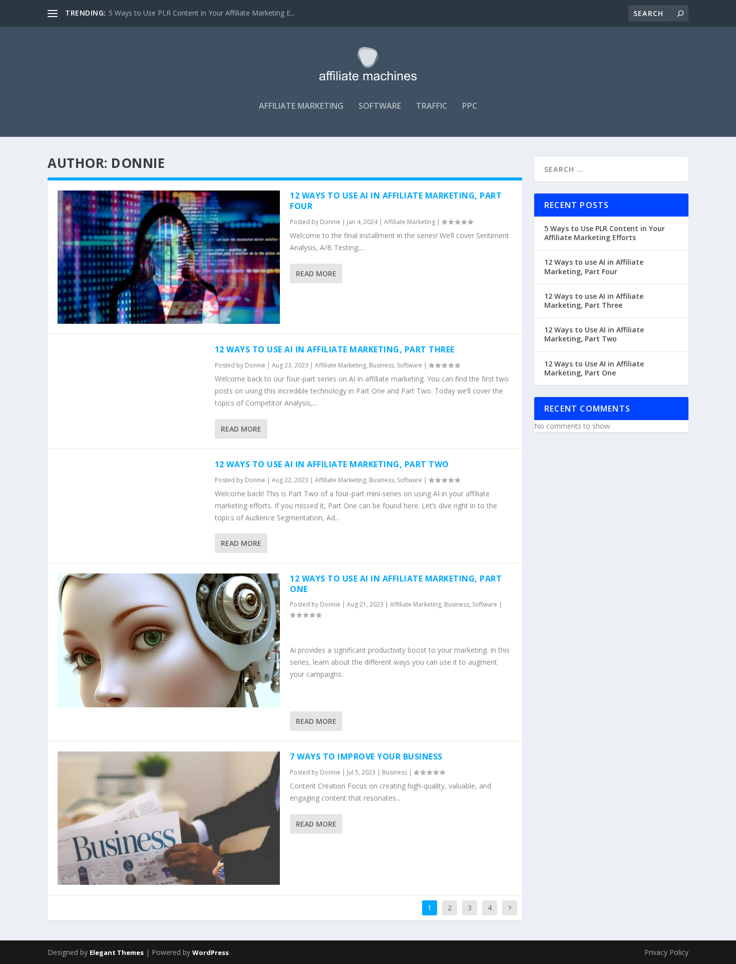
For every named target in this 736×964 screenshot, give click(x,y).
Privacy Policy (666, 952)
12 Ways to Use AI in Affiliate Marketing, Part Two (332, 464)
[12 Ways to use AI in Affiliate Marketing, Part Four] (169, 257)
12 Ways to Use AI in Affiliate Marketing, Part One (396, 584)
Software (379, 106)
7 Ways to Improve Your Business (366, 756)
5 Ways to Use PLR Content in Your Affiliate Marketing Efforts (604, 233)
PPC (469, 106)
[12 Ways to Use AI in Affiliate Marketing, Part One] (169, 640)
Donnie (330, 222)
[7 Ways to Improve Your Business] (169, 818)
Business (381, 365)
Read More (316, 273)
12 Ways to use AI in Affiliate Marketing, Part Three (335, 349)
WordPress (210, 952)
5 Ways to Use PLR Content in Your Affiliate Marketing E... (202, 13)
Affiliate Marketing (301, 106)
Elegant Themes (117, 952)
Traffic (431, 106)
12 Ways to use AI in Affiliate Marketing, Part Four (396, 201)
